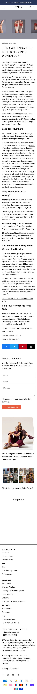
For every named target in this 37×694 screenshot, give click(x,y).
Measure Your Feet (8, 587)
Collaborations (7, 574)
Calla (6, 279)
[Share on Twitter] (14, 347)
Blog (3, 567)
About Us (5, 553)
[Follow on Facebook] (3, 675)
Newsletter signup (8, 619)
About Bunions (7, 556)
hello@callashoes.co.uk (10, 632)
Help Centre (6, 583)
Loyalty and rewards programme (14, 601)
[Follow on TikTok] (18, 675)
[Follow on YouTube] (13, 675)
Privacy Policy (15, 366)
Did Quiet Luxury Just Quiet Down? (17, 488)
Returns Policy (7, 594)
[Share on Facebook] (6, 347)
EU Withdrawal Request (11, 623)
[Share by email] (31, 347)
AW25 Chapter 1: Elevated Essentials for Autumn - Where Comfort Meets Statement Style (18, 456)
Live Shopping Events (10, 570)
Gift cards (5, 598)
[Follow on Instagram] (8, 675)
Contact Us (6, 612)
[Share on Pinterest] (23, 347)
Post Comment (11, 407)
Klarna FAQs (6, 609)
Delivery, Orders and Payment (13, 591)
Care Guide (6, 605)
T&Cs (4, 563)
